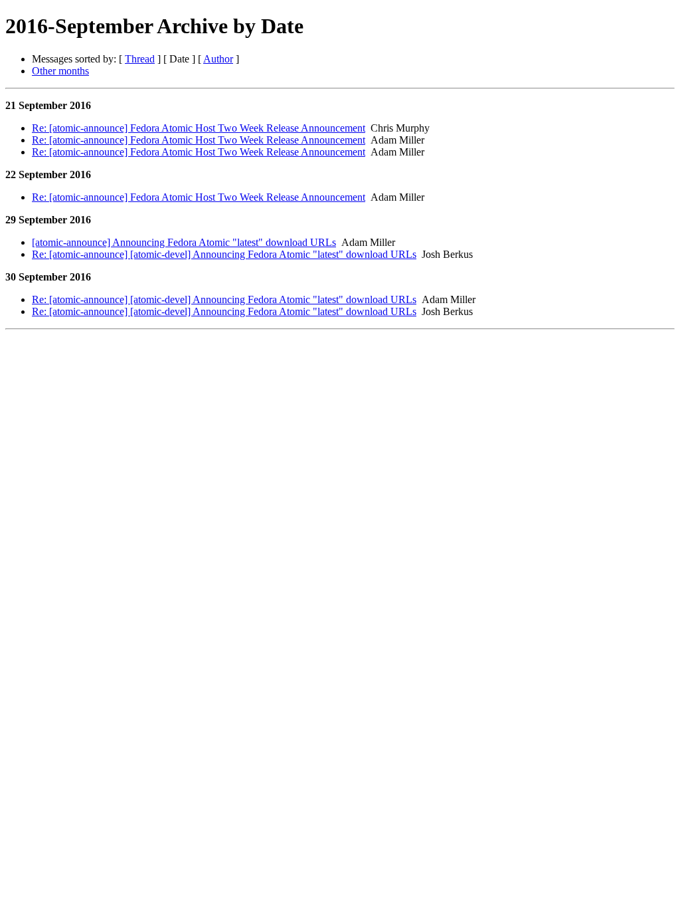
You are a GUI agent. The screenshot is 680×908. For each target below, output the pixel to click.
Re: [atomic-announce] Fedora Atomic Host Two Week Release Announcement (198, 128)
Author (218, 58)
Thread (140, 58)
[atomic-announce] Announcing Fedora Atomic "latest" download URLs (184, 242)
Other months (60, 70)
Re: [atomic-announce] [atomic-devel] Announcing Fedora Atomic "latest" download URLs (224, 254)
